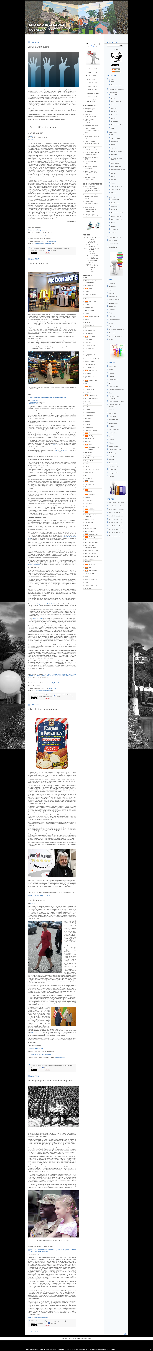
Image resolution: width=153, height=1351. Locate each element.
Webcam (113, 193)
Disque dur (114, 111)
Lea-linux (111, 426)
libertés (60, 1065)
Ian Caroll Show (89, 367)
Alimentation (114, 95)
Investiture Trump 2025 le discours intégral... (91, 196)
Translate (98, 47)
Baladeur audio (115, 203)
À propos (116, 49)
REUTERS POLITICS (92, 264)
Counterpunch (89, 333)
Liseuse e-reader (116, 216)
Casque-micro (115, 141)
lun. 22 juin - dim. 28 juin (116, 529)
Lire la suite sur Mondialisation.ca (38, 1317)
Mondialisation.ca (94, 433)
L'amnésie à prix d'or (38, 263)
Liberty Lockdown (90, 412)
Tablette (113, 233)
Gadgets (113, 81)
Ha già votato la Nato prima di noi (37, 230)
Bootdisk (111, 376)
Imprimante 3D (115, 163)
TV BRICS (88, 562)
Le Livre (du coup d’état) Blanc (41, 895)
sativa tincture (89, 187)
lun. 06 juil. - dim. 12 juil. (116, 522)
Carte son (114, 108)
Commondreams (90, 328)
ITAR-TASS (92, 251)
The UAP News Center (91, 553)
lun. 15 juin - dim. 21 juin (116, 532)
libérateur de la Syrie (61, 450)
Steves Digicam (113, 466)
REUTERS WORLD (92, 266)
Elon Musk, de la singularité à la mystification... (90, 109)
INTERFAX (92, 250)
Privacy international (115, 449)
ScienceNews (92, 512)
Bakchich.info (89, 307)
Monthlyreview (93, 436)
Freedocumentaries (90, 361)
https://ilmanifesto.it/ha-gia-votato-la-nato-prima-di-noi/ (43, 236)
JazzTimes (88, 392)
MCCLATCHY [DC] (92, 255)
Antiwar (87, 299)
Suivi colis (112, 326)
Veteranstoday (93, 570)
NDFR (111, 436)
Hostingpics (112, 286)
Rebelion (91, 481)
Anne (86, 214)
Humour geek (113, 240)
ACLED (87, 278)
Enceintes (114, 154)
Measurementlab (114, 430)
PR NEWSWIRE (92, 260)
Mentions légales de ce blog (84, 1338)
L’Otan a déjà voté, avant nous (43, 127)
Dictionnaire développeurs (116, 389)
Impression (112, 290)
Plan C (87, 464)
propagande (62, 1321)
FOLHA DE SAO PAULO (92, 358)
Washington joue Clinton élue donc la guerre (50, 1080)
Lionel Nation (89, 415)
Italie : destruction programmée (43, 709)
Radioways (112, 316)
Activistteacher (89, 285)
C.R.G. (87, 319)
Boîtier (113, 98)
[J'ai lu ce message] (151, 1349)
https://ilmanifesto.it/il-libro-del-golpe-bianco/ (40, 1054)
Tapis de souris (115, 189)
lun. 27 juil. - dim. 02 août (116, 512)
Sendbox (111, 323)
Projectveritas (89, 472)
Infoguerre (88, 373)
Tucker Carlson (89, 559)
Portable (113, 226)
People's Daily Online (91, 461)
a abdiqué (55, 444)
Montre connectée (116, 219)
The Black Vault (89, 531)
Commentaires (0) (41, 250)
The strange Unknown (91, 550)
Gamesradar (112, 413)
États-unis (51, 694)
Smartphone (114, 229)
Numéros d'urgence (114, 300)
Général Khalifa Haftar (34, 564)
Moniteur (113, 176)
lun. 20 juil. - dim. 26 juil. (116, 516)
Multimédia (112, 197)
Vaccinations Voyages (115, 336)
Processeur (114, 121)
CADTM (87, 322)
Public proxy (112, 453)
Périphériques (113, 132)
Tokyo (89, 96)
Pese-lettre (112, 309)
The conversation (93, 534)
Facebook (52, 250)
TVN (90, 567)
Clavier (113, 144)
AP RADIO (92, 241)
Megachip (88, 421)
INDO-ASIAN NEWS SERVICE (92, 248)
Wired (86, 576)
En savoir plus (111, 1349)
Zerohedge (88, 588)
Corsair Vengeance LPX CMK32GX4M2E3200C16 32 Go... (92, 190)
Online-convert (113, 303)
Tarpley (87, 525)
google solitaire (89, 201)
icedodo (87, 195)
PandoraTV (88, 455)
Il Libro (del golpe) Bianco (35, 1048)
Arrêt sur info (92, 302)
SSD (112, 128)
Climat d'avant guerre (38, 47)
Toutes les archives (114, 536)
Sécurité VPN (113, 247)
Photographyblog (114, 446)
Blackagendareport (94, 316)
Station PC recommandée (116, 89)
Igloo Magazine (93, 370)
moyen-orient (57, 694)
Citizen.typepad (89, 325)
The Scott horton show (91, 543)
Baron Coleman (89, 310)
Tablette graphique (116, 186)
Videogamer (112, 469)
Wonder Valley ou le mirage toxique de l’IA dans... (91, 172)
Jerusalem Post (93, 395)
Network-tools (113, 296)
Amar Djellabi (89, 208)
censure (59, 248)
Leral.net (87, 409)
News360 (88, 441)
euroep (50, 248)
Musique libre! (113, 433)
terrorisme (64, 694)
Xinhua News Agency (91, 585)
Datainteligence (113, 386)
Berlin (89, 83)
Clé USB (113, 148)
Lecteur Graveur (116, 115)
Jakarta (89, 72)
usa (62, 248)
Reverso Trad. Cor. (114, 319)
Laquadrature (113, 423)
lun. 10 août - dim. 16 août (116, 506)
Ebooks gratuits (113, 244)
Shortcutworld (113, 463)
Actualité (111, 79)
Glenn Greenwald (90, 364)
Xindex (87, 582)
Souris (113, 183)
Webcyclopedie (113, 473)
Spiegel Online (89, 519)
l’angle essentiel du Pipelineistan (46, 604)
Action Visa (112, 283)
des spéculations (38, 618)
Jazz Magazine (89, 389)
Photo (113, 223)
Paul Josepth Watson (91, 458)
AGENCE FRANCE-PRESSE (92, 237)
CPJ (110, 383)
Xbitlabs (111, 476)
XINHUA (92, 267)
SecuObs (111, 456)
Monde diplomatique (91, 430)
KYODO (92, 253)
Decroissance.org (90, 345)
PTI (86, 475)
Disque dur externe (116, 151)
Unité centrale (113, 92)
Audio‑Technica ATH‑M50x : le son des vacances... (91, 121)
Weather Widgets (92, 102)
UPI (92, 269)
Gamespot (112, 410)
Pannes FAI (112, 306)
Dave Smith (88, 339)
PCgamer (111, 443)
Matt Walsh (88, 418)
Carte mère (114, 105)
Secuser (111, 459)
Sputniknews (31, 403)
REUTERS (92, 262)
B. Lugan (87, 304)
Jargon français (113, 420)
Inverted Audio (93, 380)
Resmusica (92, 494)
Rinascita (87, 497)
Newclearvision (89, 439)
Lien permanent (38, 696)
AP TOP (92, 239)
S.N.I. (86, 506)
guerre (54, 248)
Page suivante (34, 1331)
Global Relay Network (53, 683)
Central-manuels (114, 380)
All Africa (91, 288)
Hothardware (112, 416)
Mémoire (113, 118)
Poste (110, 313)
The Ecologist (92, 537)
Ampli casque (115, 199)
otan (65, 248)
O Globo (91, 444)
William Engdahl (89, 573)
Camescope (114, 206)
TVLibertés (92, 565)
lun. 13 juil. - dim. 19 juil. (116, 519)
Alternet (87, 291)
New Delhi (89, 76)
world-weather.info (92, 100)
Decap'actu (88, 342)
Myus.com (112, 293)
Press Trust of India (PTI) (92, 469)
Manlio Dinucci (34, 136)
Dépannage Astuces (115, 237)
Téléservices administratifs (116, 329)
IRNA (90, 386)
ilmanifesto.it (31, 139)
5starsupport (112, 366)
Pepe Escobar (34, 400)
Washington (89, 93)
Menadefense (89, 427)
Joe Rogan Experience (91, 398)
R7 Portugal (88, 478)
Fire (86, 351)
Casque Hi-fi (114, 209)
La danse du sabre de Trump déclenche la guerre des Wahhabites (47, 397)
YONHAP (92, 271)
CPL (112, 135)
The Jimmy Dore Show (91, 540)
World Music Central (91, 579)
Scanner (113, 179)
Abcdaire (111, 369)
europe (56, 1065)
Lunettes (113, 173)
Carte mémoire (115, 138)
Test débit (111, 333)
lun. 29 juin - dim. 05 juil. (116, 526)
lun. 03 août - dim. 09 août (116, 509)
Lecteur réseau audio (117, 213)
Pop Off (87, 466)
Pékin (89, 69)
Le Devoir (88, 407)
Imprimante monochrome (118, 170)
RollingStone (89, 500)
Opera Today (88, 452)
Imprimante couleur (116, 166)
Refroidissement (116, 125)
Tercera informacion (90, 528)
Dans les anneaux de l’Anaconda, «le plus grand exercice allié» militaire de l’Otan (53, 1250)
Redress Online (89, 484)
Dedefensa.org (89, 348)
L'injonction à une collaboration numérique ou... (92, 130)
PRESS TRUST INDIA (92, 258)
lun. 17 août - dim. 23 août (116, 503)
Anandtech (112, 373)
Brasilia (89, 89)
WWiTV (111, 339)
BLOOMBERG (92, 243)
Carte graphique (116, 101)
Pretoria (89, 86)
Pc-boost (111, 439)
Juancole (87, 401)
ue (63, 1065)
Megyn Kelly (88, 424)
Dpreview (111, 393)
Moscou (89, 79)
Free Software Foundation (116, 401)
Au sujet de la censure (91, 125)
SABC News (92, 509)
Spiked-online (89, 522)
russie (50, 1321)
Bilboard (87, 313)
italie (50, 1065)
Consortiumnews (90, 331)
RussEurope (88, 503)
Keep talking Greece (91, 404)
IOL (86, 383)
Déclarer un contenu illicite (69, 1338)
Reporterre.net (89, 487)
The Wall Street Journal (91, 556)
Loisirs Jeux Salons (116, 85)
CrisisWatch (92, 336)
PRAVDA (92, 257)
